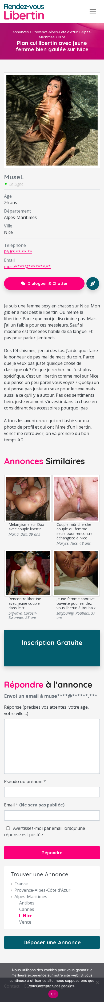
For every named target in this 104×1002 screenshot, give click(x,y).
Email (34, 805)
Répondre (52, 852)
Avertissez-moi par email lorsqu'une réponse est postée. (44, 831)
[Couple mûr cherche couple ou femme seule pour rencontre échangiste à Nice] (76, 498)
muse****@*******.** (27, 266)
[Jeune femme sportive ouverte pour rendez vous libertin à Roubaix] (76, 573)
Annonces (21, 31)
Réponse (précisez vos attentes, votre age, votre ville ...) (46, 710)
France (21, 884)
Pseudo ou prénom (25, 781)
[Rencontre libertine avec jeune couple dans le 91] (28, 573)
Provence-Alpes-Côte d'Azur (55, 31)
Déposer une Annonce (52, 942)
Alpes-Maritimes (30, 896)
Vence (25, 922)
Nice (61, 37)
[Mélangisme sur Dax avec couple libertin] (28, 498)
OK (53, 994)
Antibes (26, 903)
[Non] (97, 982)
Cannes (26, 909)
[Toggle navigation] (93, 12)
